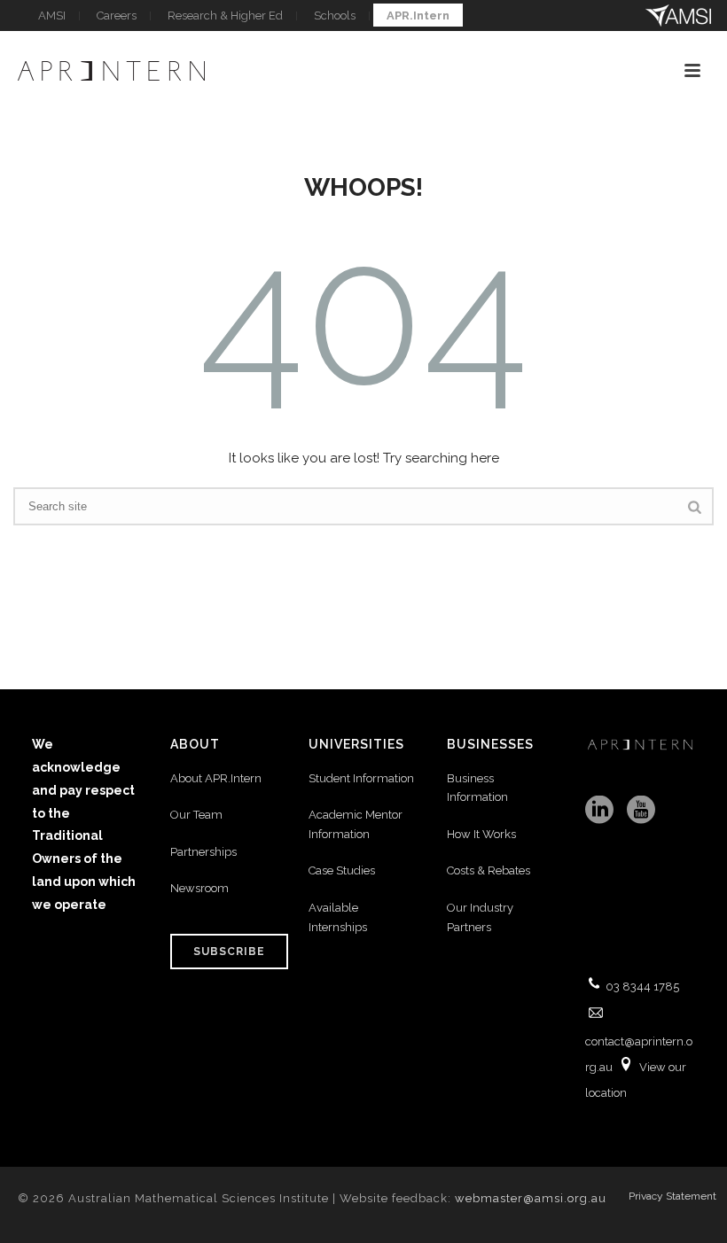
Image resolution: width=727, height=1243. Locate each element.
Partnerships (203, 851)
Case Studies (342, 870)
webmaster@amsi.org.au (530, 1198)
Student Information (361, 778)
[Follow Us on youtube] (641, 811)
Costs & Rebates (488, 870)
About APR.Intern (217, 778)
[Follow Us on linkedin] (599, 811)
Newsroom (199, 888)
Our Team (196, 814)
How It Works (481, 834)
